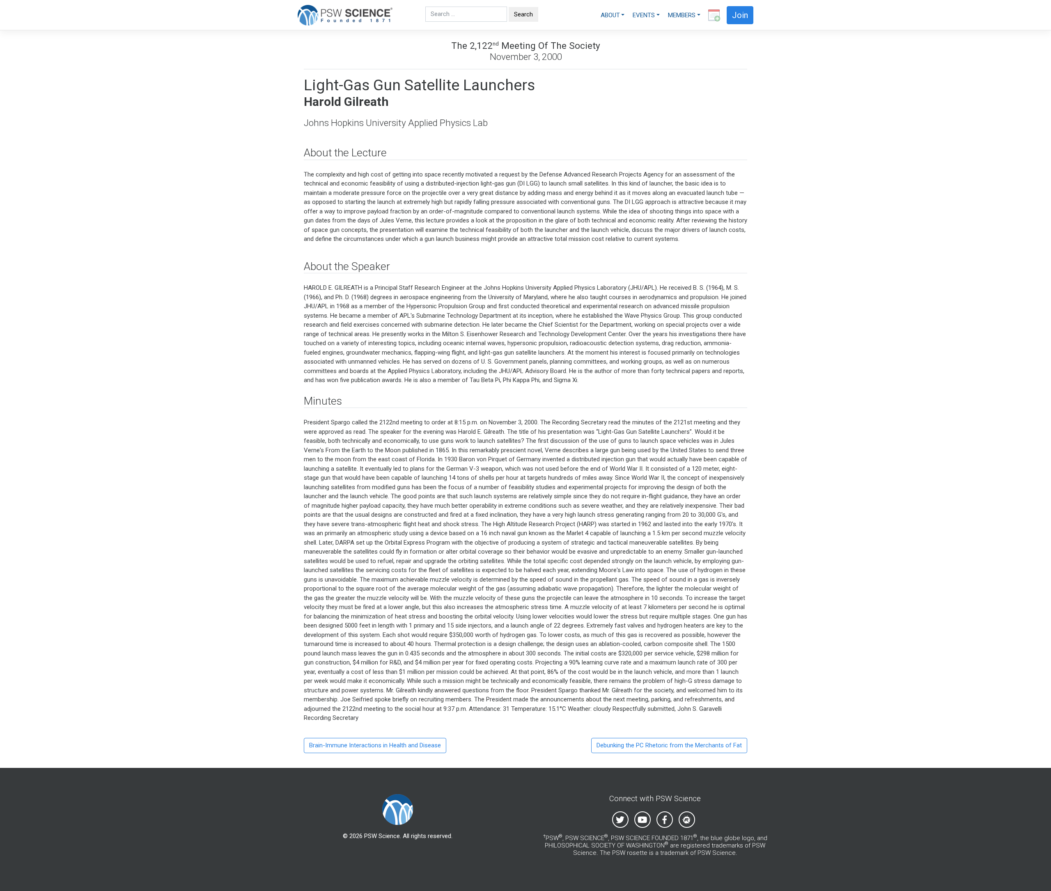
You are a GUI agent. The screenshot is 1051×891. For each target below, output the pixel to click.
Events (644, 15)
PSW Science (382, 836)
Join (740, 15)
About (610, 15)
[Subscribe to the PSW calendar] (712, 15)
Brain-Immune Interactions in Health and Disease (375, 745)
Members (681, 15)
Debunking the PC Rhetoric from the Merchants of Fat (669, 745)
